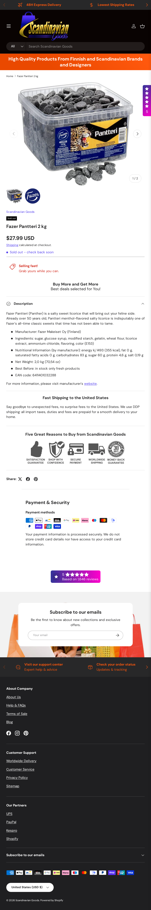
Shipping (12, 245)
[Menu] (8, 26)
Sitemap (12, 786)
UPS (9, 814)
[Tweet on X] (20, 479)
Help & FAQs (16, 705)
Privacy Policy (17, 777)
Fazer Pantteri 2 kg (27, 76)
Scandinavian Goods (20, 212)
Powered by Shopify (51, 900)
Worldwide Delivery (21, 761)
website (90, 383)
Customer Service (20, 769)
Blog (9, 722)
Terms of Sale (16, 714)
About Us (13, 697)
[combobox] (75, 46)
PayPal (11, 822)
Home (9, 76)
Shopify (12, 839)
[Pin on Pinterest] (36, 479)
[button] (142, 26)
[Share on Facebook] (28, 479)
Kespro (11, 830)
